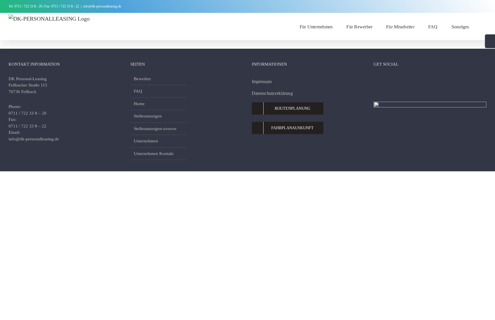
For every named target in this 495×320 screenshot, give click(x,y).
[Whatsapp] (407, 79)
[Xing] (418, 79)
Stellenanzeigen (148, 116)
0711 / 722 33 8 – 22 (27, 126)
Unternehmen (146, 141)
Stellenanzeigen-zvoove (155, 128)
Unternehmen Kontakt (154, 153)
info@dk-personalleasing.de (102, 6)
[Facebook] (376, 79)
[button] (484, 26)
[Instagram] (387, 79)
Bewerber (142, 78)
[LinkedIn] (397, 79)
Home (139, 103)
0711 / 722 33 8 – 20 (27, 113)
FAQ (138, 91)
